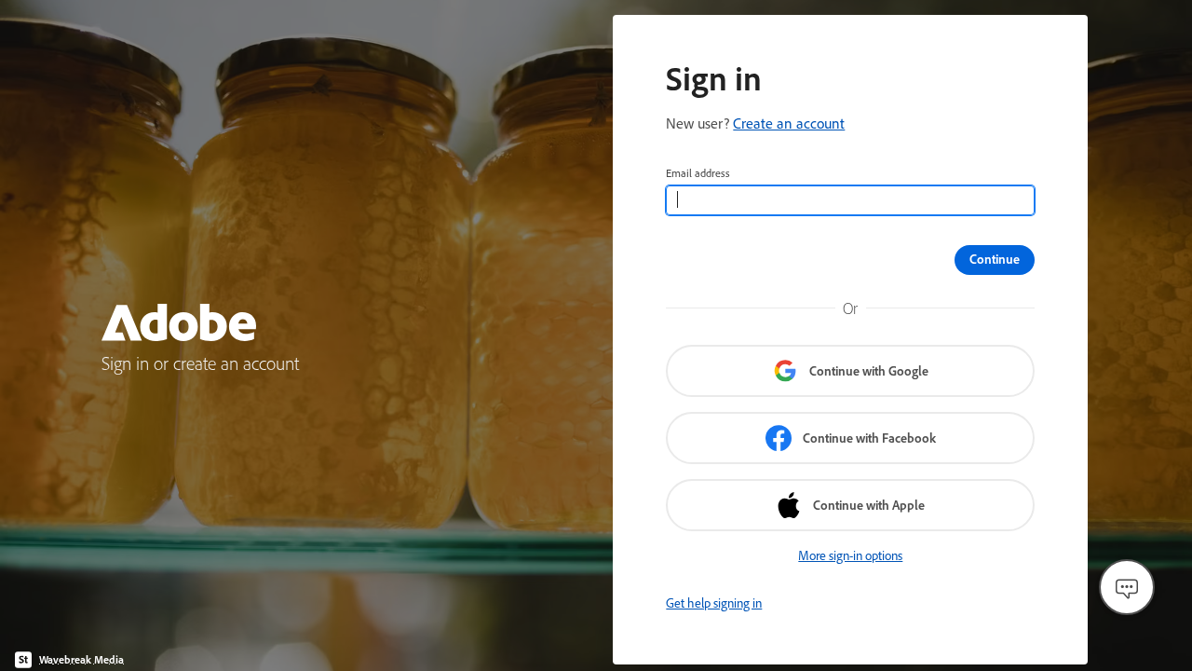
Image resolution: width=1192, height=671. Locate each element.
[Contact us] (1127, 587)
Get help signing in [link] (714, 603)
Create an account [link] (789, 123)
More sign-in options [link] (850, 555)
